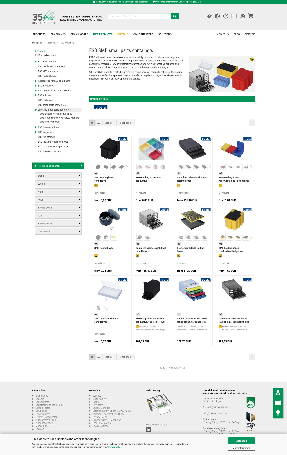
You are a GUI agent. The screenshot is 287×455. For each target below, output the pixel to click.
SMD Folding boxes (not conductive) (148, 179)
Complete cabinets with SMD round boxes (151, 250)
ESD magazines (46, 132)
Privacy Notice (115, 447)
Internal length (45, 223)
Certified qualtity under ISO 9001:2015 (112, 411)
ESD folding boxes (47, 76)
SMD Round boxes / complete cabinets (59, 117)
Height (41, 199)
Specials (122, 34)
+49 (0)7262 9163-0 (217, 407)
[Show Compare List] (242, 16)
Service (250, 34)
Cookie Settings (100, 426)
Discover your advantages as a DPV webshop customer (121, 1)
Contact (97, 395)
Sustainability (99, 399)
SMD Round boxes (103, 248)
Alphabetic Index (44, 423)
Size (40, 215)
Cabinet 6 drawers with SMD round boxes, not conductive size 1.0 (192, 320)
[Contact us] (209, 16)
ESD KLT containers (48, 71)
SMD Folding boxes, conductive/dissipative (231, 250)
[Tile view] (92, 123)
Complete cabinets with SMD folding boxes (192, 179)
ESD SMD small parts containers (54, 109)
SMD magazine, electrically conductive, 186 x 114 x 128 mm (150, 320)
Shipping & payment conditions (108, 414)
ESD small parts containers (52, 105)
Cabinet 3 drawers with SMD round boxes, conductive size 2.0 (234, 320)
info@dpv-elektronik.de (215, 413)
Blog (237, 34)
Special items (42, 402)
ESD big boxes (45, 100)
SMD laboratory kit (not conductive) (106, 320)
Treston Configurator (46, 417)
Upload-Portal (43, 408)
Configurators (143, 34)
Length (41, 183)
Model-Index (42, 426)
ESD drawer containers (49, 151)
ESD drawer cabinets (48, 127)
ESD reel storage (46, 137)
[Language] (217, 16)
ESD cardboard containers (51, 66)
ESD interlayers (45, 85)
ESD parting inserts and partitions (55, 90)
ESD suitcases (45, 95)
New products (102, 34)
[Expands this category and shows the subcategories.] (36, 62)
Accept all (241, 441)
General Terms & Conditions (107, 420)
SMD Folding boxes (49, 121)
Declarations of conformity (49, 405)
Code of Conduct (101, 408)
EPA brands (58, 34)
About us (223, 34)
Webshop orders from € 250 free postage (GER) (178, 1)
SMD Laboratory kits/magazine (56, 113)
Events (96, 402)
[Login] (226, 16)
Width (41, 191)
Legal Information (102, 423)
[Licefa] (101, 107)
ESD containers (45, 55)
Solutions (165, 34)
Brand (41, 175)
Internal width (45, 207)
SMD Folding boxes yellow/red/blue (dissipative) (234, 179)
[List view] (98, 123)
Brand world (79, 34)
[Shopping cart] (250, 16)
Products (39, 34)
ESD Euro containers (48, 61)
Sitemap (40, 429)
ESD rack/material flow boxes (53, 141)
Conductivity (44, 231)
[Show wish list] (234, 16)
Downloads (41, 411)
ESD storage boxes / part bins (53, 146)
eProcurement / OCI (46, 420)
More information (241, 448)
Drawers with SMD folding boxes (190, 250)
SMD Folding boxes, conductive (104, 179)
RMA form (98, 405)
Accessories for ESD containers (54, 81)
